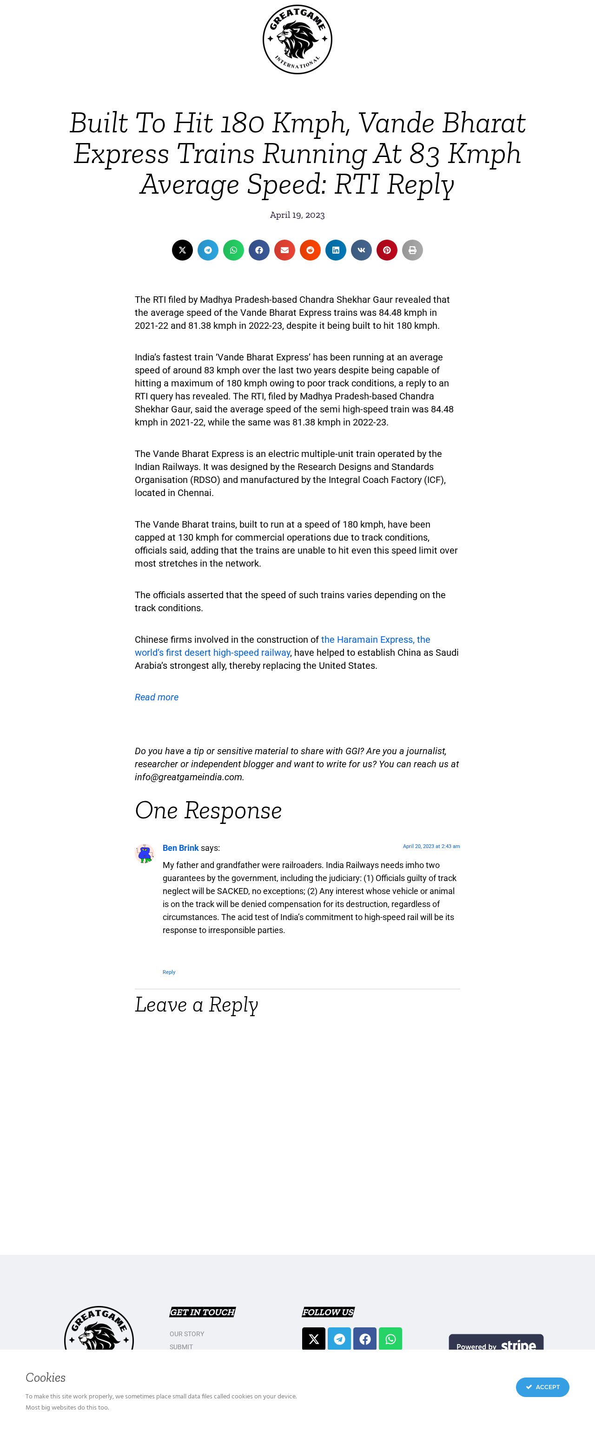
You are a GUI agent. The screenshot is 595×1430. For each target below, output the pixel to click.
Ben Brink (181, 848)
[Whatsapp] (390, 1339)
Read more (156, 697)
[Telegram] (339, 1339)
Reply (169, 972)
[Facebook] (365, 1339)
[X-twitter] (313, 1339)
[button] (182, 250)
